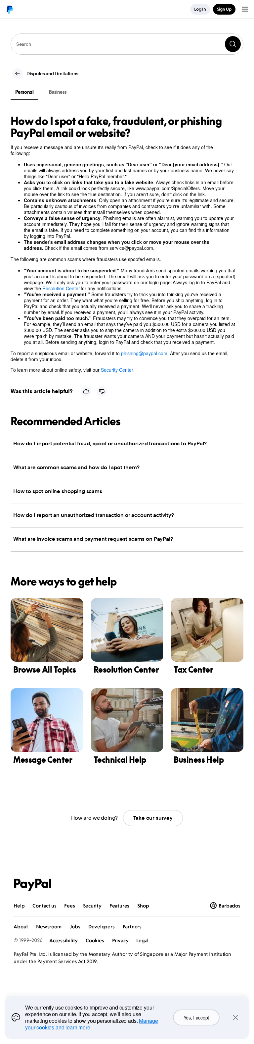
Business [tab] (57, 92)
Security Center (117, 369)
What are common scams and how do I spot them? (76, 467)
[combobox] (127, 44)
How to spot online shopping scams (57, 491)
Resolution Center (61, 288)
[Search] (233, 44)
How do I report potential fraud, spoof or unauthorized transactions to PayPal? (110, 443)
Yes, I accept (196, 1017)
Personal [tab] (24, 92)
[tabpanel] (123, 244)
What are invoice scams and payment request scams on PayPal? (93, 539)
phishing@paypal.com (144, 353)
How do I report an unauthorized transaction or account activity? (93, 515)
